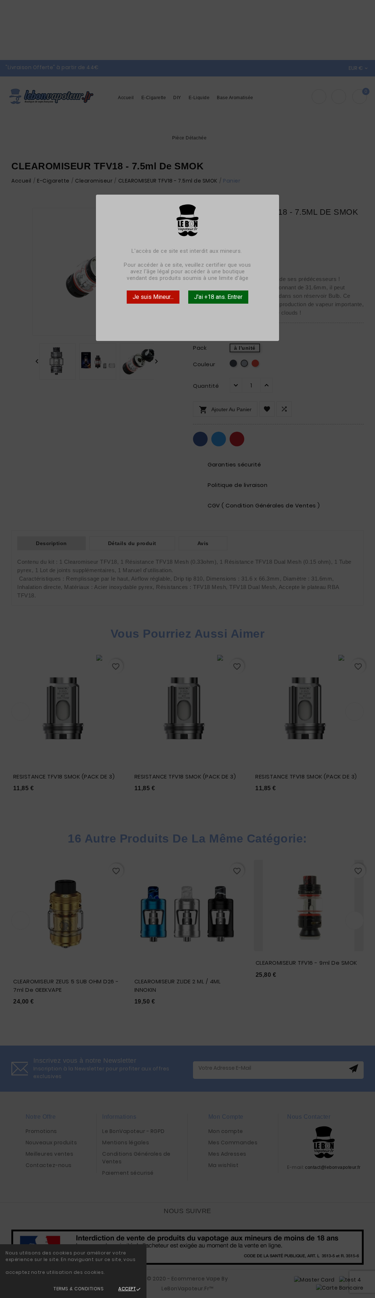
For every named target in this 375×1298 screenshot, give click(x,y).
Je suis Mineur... (153, 296)
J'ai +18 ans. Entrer (218, 296)
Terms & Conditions (78, 1289)
